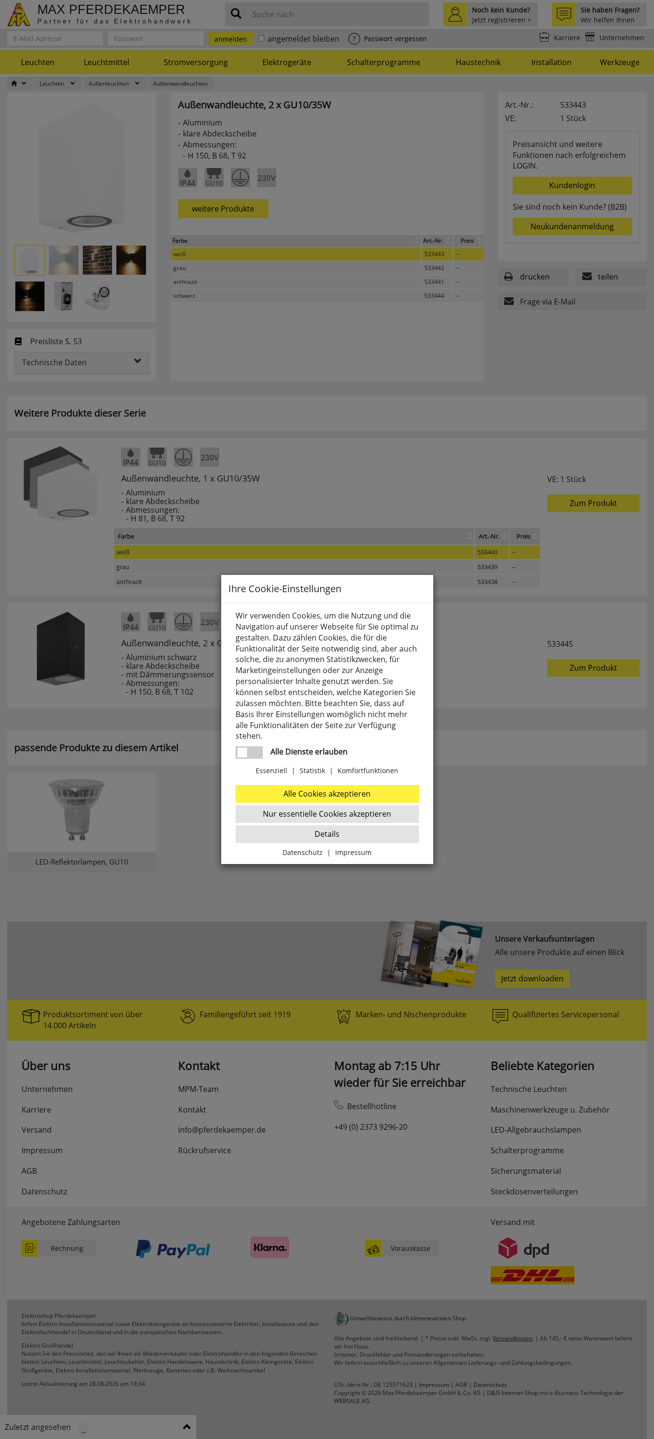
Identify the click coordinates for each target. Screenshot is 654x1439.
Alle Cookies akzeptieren (327, 793)
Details (327, 834)
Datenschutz (302, 852)
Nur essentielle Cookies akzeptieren (327, 814)
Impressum (353, 852)
